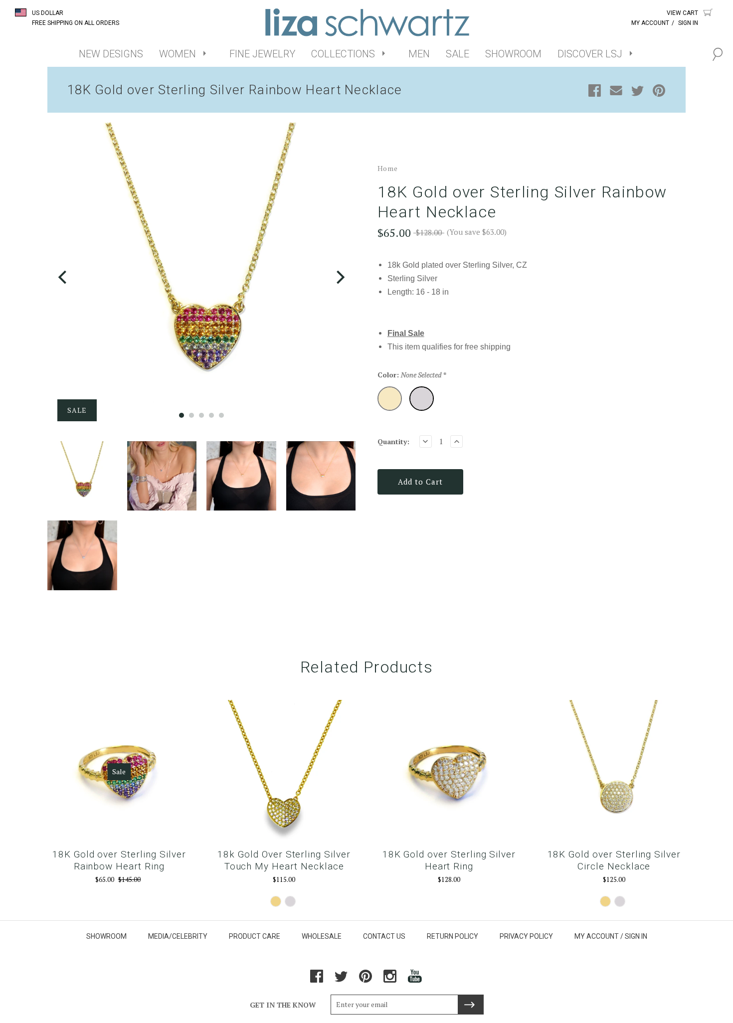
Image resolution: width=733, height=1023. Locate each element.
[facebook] (316, 980)
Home (387, 168)
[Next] (339, 277)
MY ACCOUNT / (598, 936)
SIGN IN (636, 936)
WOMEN (177, 54)
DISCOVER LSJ (589, 54)
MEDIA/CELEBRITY (177, 936)
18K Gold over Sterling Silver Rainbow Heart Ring (119, 860)
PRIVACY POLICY (526, 936)
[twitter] (341, 980)
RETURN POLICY (452, 936)
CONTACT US (384, 936)
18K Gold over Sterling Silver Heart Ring (449, 860)
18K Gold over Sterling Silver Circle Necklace (614, 860)
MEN (419, 54)
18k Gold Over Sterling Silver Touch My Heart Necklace (284, 860)
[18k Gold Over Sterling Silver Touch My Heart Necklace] (284, 771)
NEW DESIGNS (111, 54)
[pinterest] (365, 980)
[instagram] (389, 980)
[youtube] (415, 980)
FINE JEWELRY (262, 54)
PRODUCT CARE (254, 936)
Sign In (688, 22)
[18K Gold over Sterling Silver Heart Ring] (449, 771)
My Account (650, 22)
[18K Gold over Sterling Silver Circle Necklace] (614, 771)
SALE (457, 54)
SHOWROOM (513, 54)
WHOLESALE (322, 936)
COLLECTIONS (343, 54)
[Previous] (63, 277)
